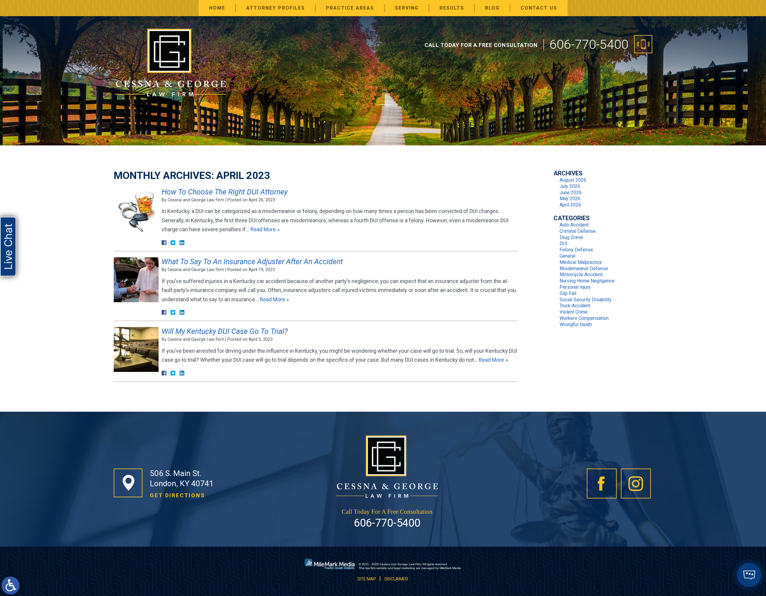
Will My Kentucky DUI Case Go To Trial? (225, 331)
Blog (492, 8)
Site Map (366, 579)
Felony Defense (576, 250)
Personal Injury (575, 287)
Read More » (264, 229)
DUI (563, 243)
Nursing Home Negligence (587, 281)
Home (217, 8)
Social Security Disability (586, 299)
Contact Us (539, 8)
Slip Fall (568, 293)
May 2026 (570, 198)
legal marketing (404, 568)
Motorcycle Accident (581, 274)
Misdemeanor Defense (584, 268)
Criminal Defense (578, 231)
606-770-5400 (588, 44)
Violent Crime (574, 312)
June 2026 (571, 192)
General (567, 256)
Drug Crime (571, 237)
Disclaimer (396, 579)
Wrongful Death (576, 324)
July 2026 (570, 186)
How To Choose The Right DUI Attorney (225, 192)
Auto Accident (574, 225)
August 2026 (573, 180)
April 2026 (570, 205)
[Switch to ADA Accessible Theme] (10, 586)
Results (452, 8)
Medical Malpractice (581, 262)
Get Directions (177, 495)
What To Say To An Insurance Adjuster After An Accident (252, 261)
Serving (407, 8)
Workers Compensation (584, 318)
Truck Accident (575, 305)
